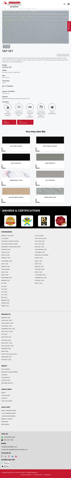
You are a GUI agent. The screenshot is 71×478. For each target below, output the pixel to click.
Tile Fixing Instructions (9, 244)
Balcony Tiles (39, 247)
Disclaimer (47, 475)
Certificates (5, 380)
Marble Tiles (5, 280)
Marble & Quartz (7, 419)
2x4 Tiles (4, 292)
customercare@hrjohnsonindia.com (14, 449)
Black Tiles (38, 261)
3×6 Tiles (4, 294)
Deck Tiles (4, 264)
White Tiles (5, 275)
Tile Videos (5, 238)
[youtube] (15, 456)
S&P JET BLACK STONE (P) (50, 146)
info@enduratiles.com (9, 447)
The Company (5, 369)
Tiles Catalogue (6, 401)
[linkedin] (11, 456)
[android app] (5, 463)
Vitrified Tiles (6, 249)
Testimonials (5, 377)
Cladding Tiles (40, 252)
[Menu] (69, 4)
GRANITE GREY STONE (50, 197)
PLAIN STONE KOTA (50, 163)
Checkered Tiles (40, 275)
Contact (4, 398)
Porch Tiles (39, 258)
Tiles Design (5, 269)
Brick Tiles (38, 272)
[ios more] (5, 466)
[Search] (64, 4)
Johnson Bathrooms (8, 416)
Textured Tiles (39, 269)
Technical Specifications (10, 241)
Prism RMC (4, 421)
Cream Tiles (5, 303)
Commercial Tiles (41, 277)
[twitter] (60, 55)
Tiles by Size (5, 252)
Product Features (7, 235)
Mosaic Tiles (5, 266)
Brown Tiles (5, 300)
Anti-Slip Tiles (39, 244)
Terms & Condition (26, 475)
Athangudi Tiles (6, 261)
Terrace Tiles (5, 258)
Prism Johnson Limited (8, 410)
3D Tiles (3, 283)
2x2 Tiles (4, 289)
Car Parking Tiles (41, 249)
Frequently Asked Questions (10, 247)
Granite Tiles (39, 266)
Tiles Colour (39, 235)
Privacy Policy (38, 475)
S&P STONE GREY (50, 180)
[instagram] (8, 456)
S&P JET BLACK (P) (16, 163)
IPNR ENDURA (5, 424)
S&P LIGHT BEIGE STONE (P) (16, 197)
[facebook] (1, 456)
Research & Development (9, 372)
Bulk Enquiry (69, 26)
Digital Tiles (5, 255)
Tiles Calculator (41, 238)
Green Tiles (5, 306)
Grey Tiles (38, 264)
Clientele (4, 375)
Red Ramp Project (7, 383)
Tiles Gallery (5, 395)
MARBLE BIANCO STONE (16, 180)
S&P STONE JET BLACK (16, 146)
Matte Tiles (38, 283)
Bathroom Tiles (6, 277)
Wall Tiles (4, 272)
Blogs (3, 392)
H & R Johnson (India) (8, 413)
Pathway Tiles (39, 280)
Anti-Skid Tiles (40, 241)
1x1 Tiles (4, 286)
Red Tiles (4, 297)
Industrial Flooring (41, 255)
